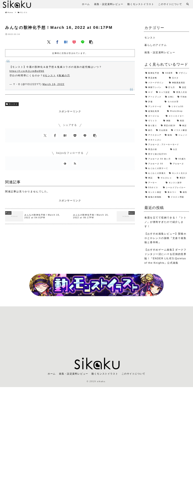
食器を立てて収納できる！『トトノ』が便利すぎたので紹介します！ (165, 222)
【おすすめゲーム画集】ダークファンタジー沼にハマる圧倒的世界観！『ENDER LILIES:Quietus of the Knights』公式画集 (165, 256)
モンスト (13, 104)
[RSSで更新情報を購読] (75, 163)
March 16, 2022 (54, 84)
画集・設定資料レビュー (73, 373)
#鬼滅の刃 (63, 75)
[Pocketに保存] (74, 42)
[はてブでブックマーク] (66, 42)
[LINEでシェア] (83, 42)
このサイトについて (133, 373)
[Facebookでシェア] (57, 42)
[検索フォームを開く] (187, 4)
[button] (91, 42)
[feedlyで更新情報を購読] (65, 163)
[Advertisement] (96, 330)
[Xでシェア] (49, 42)
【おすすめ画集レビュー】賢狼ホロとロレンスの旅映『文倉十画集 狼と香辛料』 (165, 238)
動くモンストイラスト (105, 373)
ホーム (52, 373)
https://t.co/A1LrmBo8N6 (26, 71)
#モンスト (49, 75)
